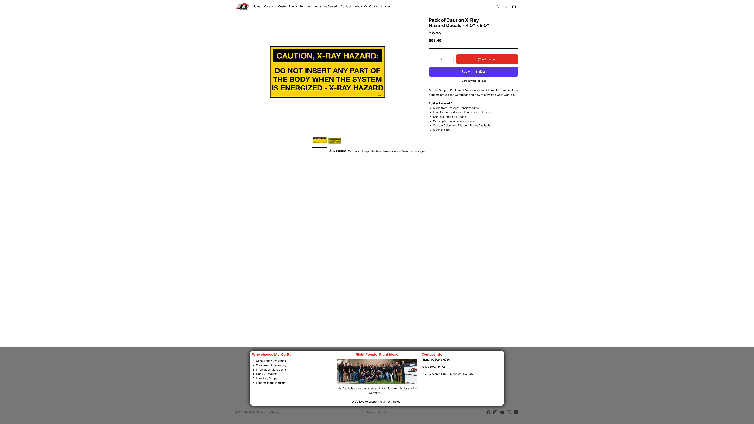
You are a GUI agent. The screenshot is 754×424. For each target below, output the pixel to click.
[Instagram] (495, 412)
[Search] (497, 6)
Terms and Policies (377, 412)
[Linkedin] (516, 412)
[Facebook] (488, 412)
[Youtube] (502, 412)
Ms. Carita (250, 412)
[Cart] (514, 6)
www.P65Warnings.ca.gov (408, 151)
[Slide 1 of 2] (320, 140)
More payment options (473, 81)
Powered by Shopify (268, 412)
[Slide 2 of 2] (335, 140)
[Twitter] (509, 412)
